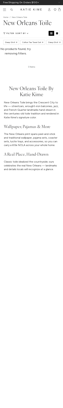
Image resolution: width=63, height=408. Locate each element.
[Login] (49, 9)
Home (5, 17)
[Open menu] (4, 9)
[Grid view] (51, 33)
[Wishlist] (55, 9)
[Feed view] (57, 33)
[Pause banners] (59, 3)
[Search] (11, 9)
